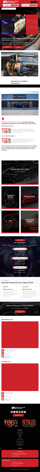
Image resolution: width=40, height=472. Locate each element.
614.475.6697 (21, 270)
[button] (38, 2)
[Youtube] (19, 412)
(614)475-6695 (7, 396)
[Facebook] (12, 412)
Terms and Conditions (20, 444)
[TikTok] (25, 412)
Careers (20, 437)
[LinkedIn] (22, 412)
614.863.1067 (21, 261)
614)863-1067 (16, 465)
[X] (14, 412)
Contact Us (20, 431)
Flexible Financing (20, 433)
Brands (20, 434)
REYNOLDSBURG (25, 5)
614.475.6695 (21, 251)
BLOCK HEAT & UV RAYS (20, 169)
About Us (20, 435)
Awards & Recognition (20, 441)
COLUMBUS (6, 5)
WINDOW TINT (20, 171)
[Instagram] (17, 412)
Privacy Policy (20, 442)
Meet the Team (20, 439)
